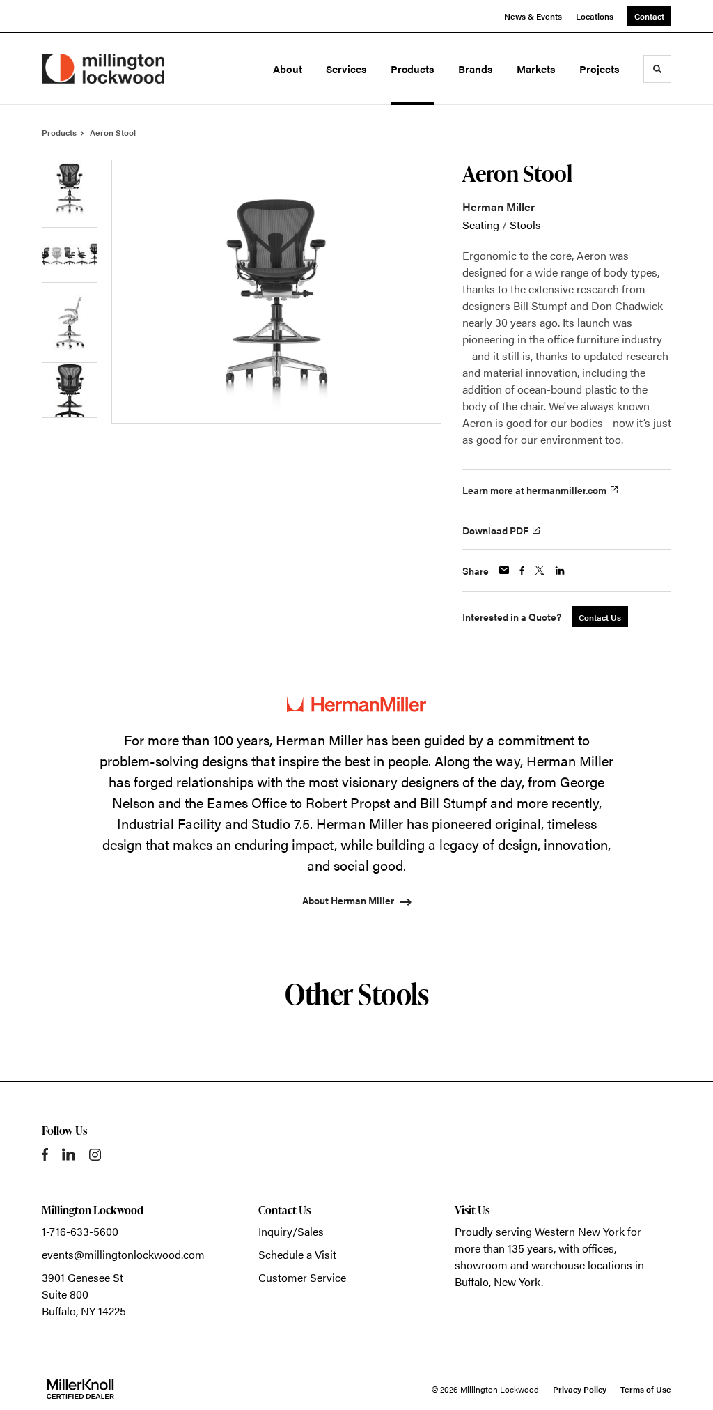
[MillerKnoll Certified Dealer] (80, 1389)
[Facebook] (45, 1154)
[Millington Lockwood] (103, 69)
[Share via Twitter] (539, 570)
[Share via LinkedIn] (560, 570)
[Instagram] (95, 1155)
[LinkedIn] (68, 1154)
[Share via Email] (504, 570)
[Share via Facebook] (521, 570)
